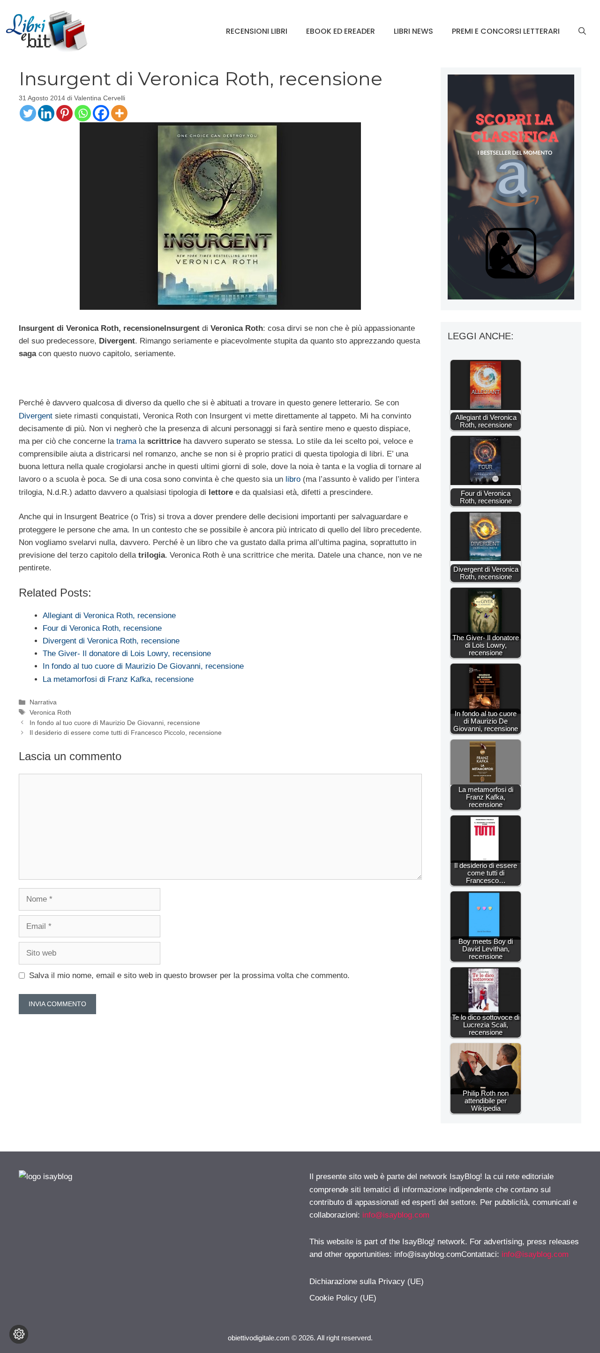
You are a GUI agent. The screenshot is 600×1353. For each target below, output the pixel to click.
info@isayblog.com (395, 1215)
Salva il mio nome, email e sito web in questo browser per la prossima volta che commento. (189, 975)
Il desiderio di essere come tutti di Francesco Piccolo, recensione (126, 732)
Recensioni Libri (256, 31)
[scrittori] (511, 296)
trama (126, 441)
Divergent (35, 415)
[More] (119, 113)
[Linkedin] (46, 113)
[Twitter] (28, 113)
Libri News (413, 31)
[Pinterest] (64, 113)
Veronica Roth (50, 712)
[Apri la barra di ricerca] (582, 31)
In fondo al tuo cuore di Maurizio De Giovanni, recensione (115, 722)
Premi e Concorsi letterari (506, 31)
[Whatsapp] (83, 113)
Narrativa (43, 702)
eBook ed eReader (340, 31)
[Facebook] (101, 113)
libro (292, 479)
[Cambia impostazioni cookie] (18, 1334)
